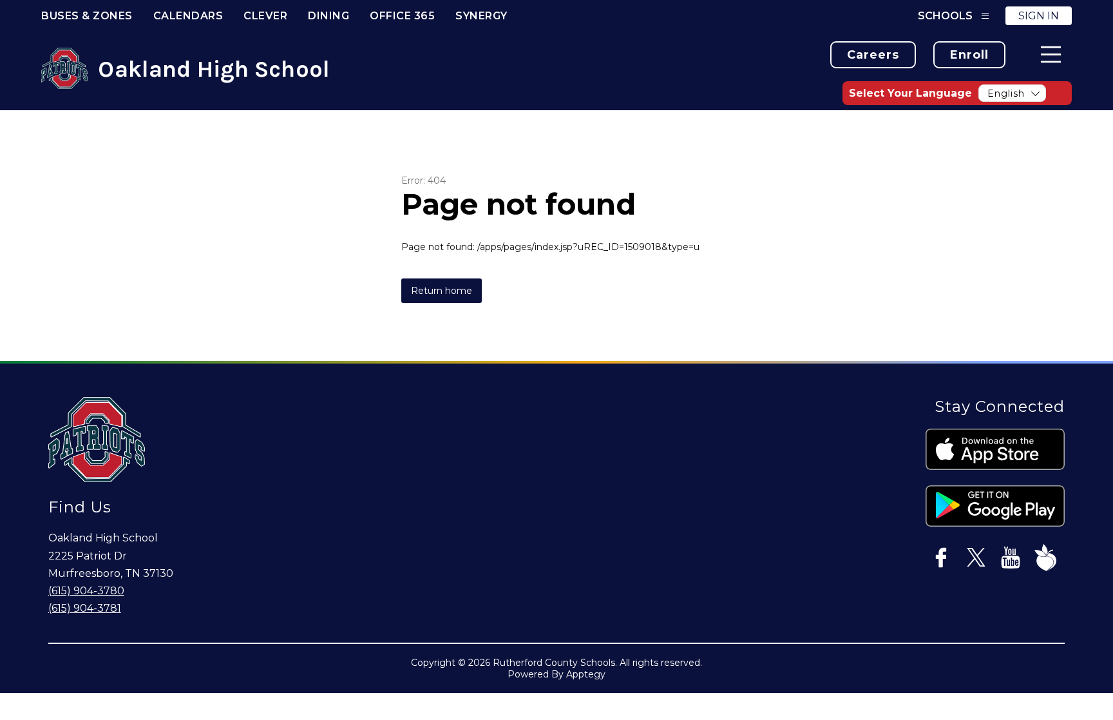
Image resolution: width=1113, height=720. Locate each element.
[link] (873, 54)
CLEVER (265, 16)
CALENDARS (188, 16)
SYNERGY (481, 16)
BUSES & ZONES (87, 16)
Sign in (1038, 16)
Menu (1051, 54)
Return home (441, 291)
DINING (328, 16)
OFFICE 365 (402, 16)
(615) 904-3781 (84, 608)
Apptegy (585, 674)
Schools (945, 16)
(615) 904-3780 (86, 591)
